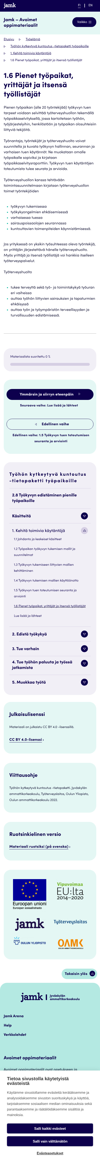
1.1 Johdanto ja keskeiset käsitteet (38, 539)
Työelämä (33, 39)
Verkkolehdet (15, 1035)
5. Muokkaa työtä (29, 683)
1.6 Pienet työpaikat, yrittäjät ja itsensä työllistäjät (50, 606)
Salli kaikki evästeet (50, 1128)
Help (8, 1026)
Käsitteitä (21, 517)
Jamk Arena (13, 1016)
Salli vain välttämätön (50, 1141)
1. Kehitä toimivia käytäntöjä (30, 53)
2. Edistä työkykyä (29, 635)
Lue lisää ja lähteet (28, 616)
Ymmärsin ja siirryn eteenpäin (47, 395)
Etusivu (9, 39)
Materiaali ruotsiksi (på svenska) (38, 847)
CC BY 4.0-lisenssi (25, 740)
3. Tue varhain (25, 649)
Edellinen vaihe (55, 424)
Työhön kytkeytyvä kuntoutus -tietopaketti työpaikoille (49, 46)
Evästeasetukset (50, 1153)
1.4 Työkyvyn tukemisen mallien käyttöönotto (46, 580)
